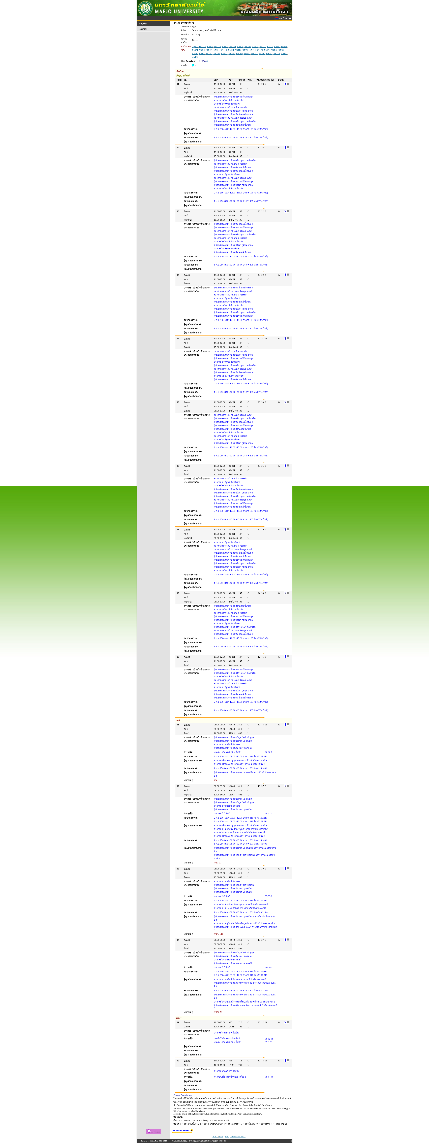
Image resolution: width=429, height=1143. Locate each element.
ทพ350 (247, 53)
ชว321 (195, 50)
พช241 (254, 53)
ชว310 (284, 46)
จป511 (263, 46)
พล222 (276, 53)
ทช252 (216, 53)
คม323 (202, 46)
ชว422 (274, 50)
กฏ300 (195, 46)
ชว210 (270, 46)
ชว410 (224, 50)
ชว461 (209, 53)
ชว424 (195, 53)
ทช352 (232, 53)
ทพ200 (239, 53)
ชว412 (238, 50)
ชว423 (281, 50)
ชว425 (202, 53)
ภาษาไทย (283, 18)
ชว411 (231, 50)
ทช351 (224, 53)
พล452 (284, 53)
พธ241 (269, 53)
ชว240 (277, 46)
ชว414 (253, 50)
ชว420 (260, 50)
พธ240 (262, 53)
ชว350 (202, 50)
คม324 (232, 46)
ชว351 (209, 50)
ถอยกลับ (142, 29)
